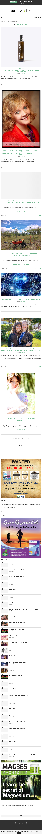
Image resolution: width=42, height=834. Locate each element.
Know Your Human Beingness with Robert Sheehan (20, 734)
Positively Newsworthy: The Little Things (18, 668)
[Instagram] (21, 3)
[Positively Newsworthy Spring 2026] (4, 631)
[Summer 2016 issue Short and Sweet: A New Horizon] (4, 750)
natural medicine (16, 200)
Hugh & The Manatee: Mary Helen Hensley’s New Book (21, 154)
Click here (29, 509)
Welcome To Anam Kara (14, 596)
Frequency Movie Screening (15, 563)
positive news (12, 150)
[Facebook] (15, 823)
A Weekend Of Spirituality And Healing (28, 1)
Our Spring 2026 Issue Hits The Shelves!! (18, 642)
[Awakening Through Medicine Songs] (4, 730)
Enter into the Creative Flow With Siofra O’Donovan (21, 419)
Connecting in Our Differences (15, 701)
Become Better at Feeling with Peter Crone (18, 695)
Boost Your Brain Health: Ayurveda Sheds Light (21, 300)
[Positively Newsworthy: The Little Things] (4, 670)
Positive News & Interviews (21, 68)
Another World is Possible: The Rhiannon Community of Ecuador (21, 254)
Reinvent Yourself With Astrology (16, 576)
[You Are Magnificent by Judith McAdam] (4, 664)
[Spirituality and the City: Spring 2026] (4, 624)
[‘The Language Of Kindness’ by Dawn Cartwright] (4, 617)
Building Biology (12, 655)
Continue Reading (21, 211)
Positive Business (23, 200)
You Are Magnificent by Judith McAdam (17, 662)
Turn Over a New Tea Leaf (14, 741)
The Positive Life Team (21, 828)
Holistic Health (10, 200)
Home (2, 21)
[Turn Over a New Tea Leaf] (4, 743)
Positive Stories (36, 150)
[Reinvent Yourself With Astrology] (4, 578)
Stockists (9, 826)
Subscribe (4, 826)
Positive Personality (29, 150)
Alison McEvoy (22, 204)
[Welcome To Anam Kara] (4, 598)
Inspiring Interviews (5, 150)
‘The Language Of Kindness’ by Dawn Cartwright (19, 616)
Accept (19, 832)
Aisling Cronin (22, 73)
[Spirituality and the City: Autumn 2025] (4, 717)
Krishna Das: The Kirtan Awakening (16, 602)
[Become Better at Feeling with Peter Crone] (4, 697)
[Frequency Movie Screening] (4, 565)
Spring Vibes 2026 (13, 635)
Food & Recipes (6, 348)
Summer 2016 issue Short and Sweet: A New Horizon (20, 748)
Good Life (9, 416)
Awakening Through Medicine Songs (17, 728)
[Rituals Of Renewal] (4, 591)
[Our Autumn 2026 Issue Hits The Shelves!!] (4, 571)
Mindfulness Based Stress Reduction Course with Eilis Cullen (22, 754)
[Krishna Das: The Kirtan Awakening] (4, 604)
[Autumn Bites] (4, 710)
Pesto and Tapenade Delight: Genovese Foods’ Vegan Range (21, 71)
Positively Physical (31, 200)
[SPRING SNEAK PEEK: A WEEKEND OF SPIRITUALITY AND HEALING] (4, 650)
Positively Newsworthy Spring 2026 (16, 629)
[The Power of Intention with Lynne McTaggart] (4, 723)
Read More (24, 832)
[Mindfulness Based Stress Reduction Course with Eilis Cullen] (4, 756)
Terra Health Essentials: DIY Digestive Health (21, 202)
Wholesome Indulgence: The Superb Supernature (21, 350)
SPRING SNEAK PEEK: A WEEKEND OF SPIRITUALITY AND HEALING (23, 649)
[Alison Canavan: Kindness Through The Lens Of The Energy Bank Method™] (4, 611)
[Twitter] (34, 17)
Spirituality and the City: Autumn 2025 (17, 715)
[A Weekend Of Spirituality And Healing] (4, 584)
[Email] (23, 3)
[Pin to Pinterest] (39, 84)
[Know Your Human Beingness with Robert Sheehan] (4, 736)
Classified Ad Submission (22, 826)
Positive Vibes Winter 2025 (15, 688)
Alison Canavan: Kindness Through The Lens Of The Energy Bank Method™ (23, 610)
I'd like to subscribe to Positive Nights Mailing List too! (11, 813)
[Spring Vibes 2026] (4, 637)
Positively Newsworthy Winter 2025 (16, 675)
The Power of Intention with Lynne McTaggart (19, 721)
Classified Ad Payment (32, 826)
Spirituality (21, 151)
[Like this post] (35, 84)
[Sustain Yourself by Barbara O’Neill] (4, 684)
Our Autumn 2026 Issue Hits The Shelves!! (18, 569)
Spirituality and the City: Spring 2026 (17, 622)
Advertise (14, 826)
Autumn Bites (12, 708)
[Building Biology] (4, 657)
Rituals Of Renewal (13, 589)
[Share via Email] (40, 84)
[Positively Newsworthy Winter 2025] (4, 677)
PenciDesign (30, 830)
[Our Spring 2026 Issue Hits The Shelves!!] (4, 644)
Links (39, 826)
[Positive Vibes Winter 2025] (4, 690)
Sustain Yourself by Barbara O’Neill (16, 682)
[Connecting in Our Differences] (4, 703)
